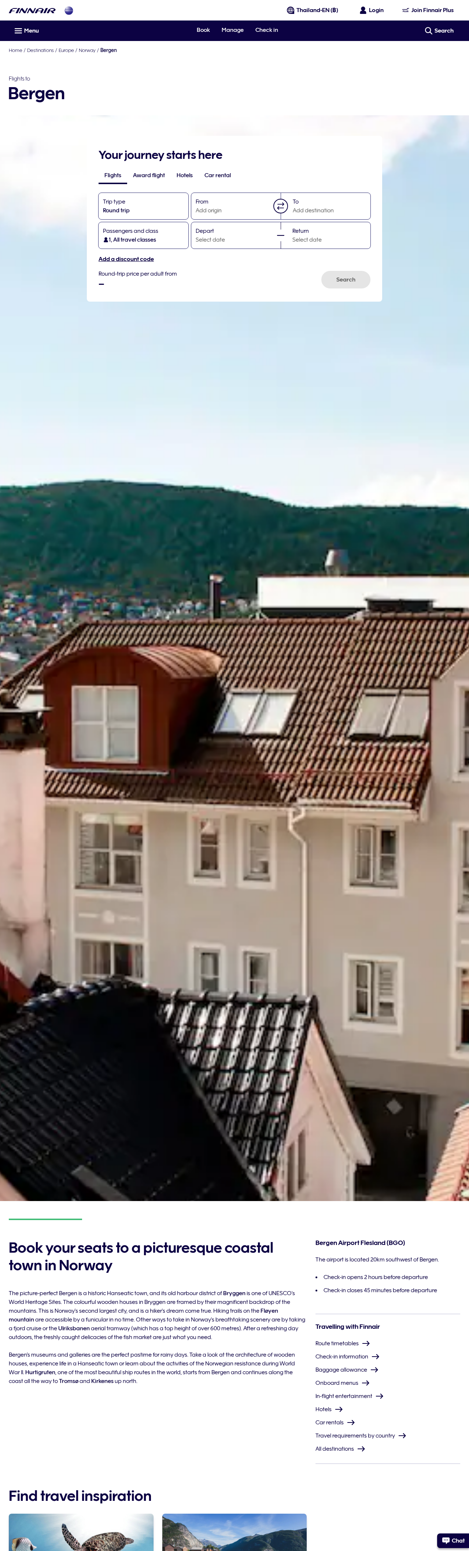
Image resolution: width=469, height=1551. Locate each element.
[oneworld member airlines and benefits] (68, 10)
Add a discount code (126, 259)
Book (203, 30)
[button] (280, 206)
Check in (266, 30)
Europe (66, 50)
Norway (87, 50)
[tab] (113, 175)
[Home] (32, 10)
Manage (233, 30)
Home (15, 50)
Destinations (40, 50)
